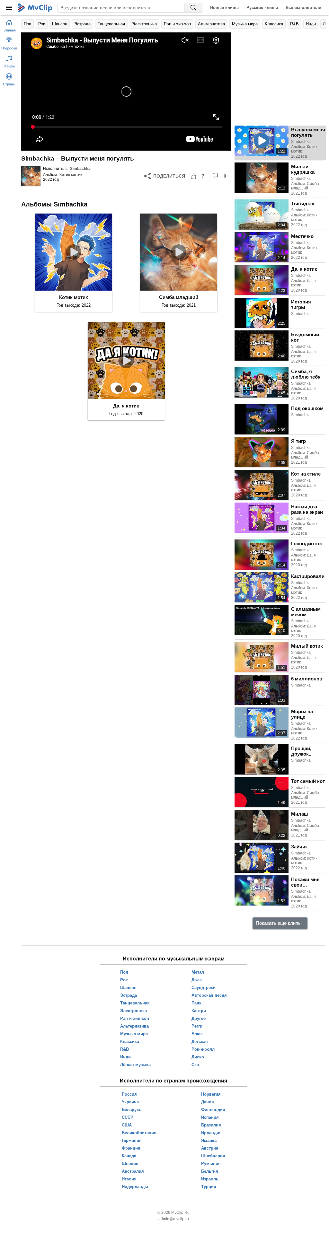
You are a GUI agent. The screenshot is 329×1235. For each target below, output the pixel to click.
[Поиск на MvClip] (193, 8)
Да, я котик (126, 405)
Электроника (144, 24)
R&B (294, 24)
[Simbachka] (30, 176)
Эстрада (82, 24)
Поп (27, 24)
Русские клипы (262, 7)
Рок (41, 24)
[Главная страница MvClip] (35, 7)
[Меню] (9, 7)
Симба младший (178, 297)
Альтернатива (211, 24)
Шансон (59, 24)
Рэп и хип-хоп (177, 24)
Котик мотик (70, 174)
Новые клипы (224, 7)
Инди (311, 24)
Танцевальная (111, 24)
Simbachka (80, 168)
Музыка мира (245, 24)
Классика (274, 24)
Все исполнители (303, 7)
